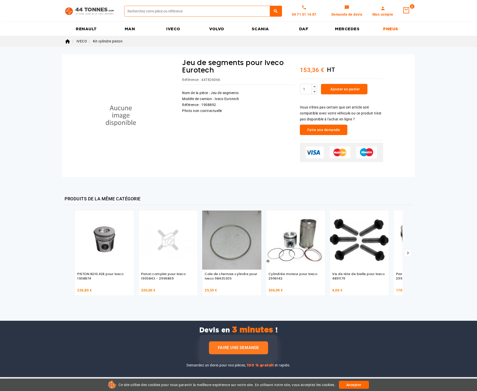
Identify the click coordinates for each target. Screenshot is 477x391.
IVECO (173, 29)
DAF (304, 29)
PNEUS (390, 29)
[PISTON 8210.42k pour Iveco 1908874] (104, 240)
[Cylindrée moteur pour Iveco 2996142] (295, 240)
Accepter (353, 385)
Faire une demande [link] (323, 130)
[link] (346, 11)
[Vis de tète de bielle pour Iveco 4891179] (359, 240)
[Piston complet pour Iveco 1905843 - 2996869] (168, 240)
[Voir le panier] (406, 10)
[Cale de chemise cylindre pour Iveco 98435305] (232, 240)
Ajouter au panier (345, 89)
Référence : (191, 80)
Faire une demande (238, 347)
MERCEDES (347, 29)
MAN (130, 29)
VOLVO (216, 29)
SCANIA (260, 29)
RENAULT (86, 29)
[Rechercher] (276, 11)
